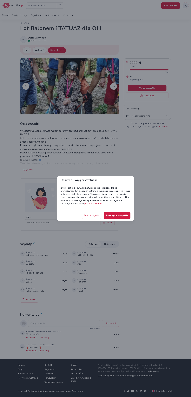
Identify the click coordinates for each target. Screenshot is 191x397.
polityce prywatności (94, 203)
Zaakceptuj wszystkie (117, 215)
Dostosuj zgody (91, 215)
